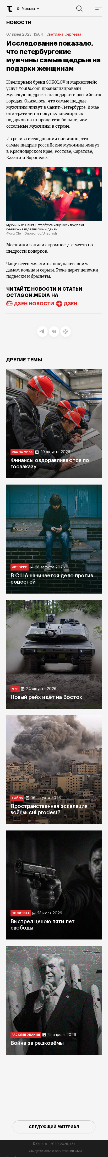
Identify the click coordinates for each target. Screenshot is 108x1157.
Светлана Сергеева (63, 34)
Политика (21, 913)
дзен (70, 303)
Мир (15, 688)
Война (17, 797)
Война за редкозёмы (37, 1043)
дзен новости (34, 303)
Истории (20, 567)
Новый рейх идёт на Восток (46, 697)
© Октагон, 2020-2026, (54, 1143)
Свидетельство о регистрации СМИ (55, 1151)
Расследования (26, 1034)
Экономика (22, 451)
